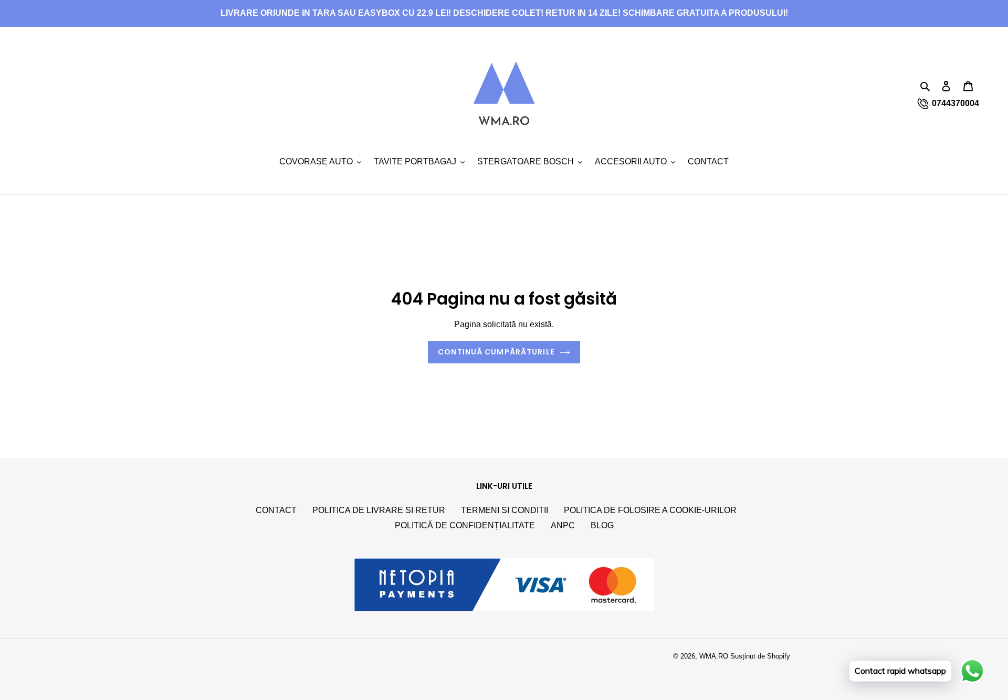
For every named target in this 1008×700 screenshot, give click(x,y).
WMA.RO (713, 656)
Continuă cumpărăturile (496, 352)
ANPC (563, 525)
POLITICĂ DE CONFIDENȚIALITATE (465, 525)
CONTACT (276, 510)
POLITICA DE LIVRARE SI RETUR (378, 510)
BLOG (602, 525)
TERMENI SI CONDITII (504, 510)
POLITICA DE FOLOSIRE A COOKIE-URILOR (650, 510)
